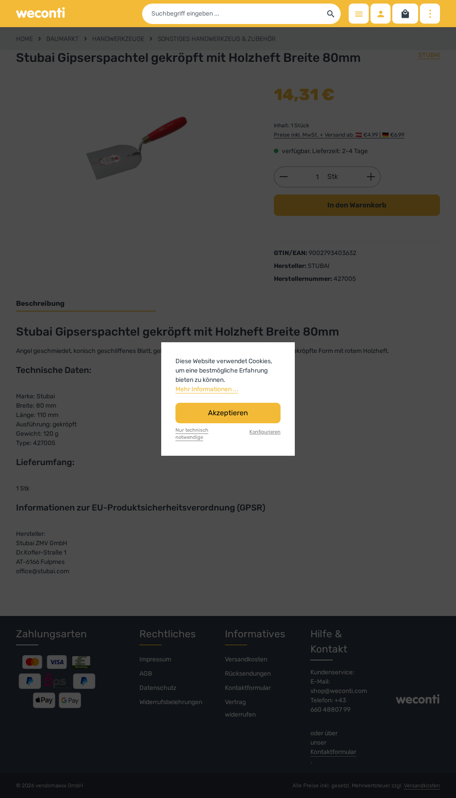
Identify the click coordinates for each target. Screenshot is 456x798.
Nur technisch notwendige (191, 434)
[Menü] (359, 14)
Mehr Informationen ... (206, 389)
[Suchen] (331, 14)
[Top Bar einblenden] (430, 14)
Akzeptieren (228, 413)
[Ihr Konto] (380, 14)
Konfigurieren (265, 432)
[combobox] (232, 14)
